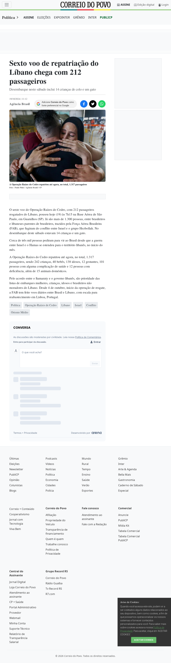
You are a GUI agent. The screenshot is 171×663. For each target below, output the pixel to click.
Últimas (14, 458)
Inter (121, 464)
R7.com (50, 594)
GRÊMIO (79, 17)
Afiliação (51, 515)
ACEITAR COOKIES (143, 640)
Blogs (12, 490)
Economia (52, 480)
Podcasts (51, 458)
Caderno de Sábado (130, 485)
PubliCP (14, 474)
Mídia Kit (123, 525)
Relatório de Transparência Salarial (18, 638)
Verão (85, 485)
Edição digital (145, 5)
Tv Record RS (54, 588)
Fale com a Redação (94, 524)
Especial (123, 490)
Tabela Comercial (129, 531)
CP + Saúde (16, 602)
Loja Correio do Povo (22, 587)
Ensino (86, 474)
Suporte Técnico (19, 628)
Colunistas (16, 485)
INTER (92, 17)
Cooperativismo (19, 514)
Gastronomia (126, 480)
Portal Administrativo (22, 607)
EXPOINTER (62, 17)
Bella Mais (124, 474)
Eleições (14, 464)
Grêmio (123, 458)
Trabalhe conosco (57, 544)
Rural (85, 464)
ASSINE (28, 17)
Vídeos (50, 464)
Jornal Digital (17, 582)
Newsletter (16, 469)
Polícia (50, 490)
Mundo (86, 458)
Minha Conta (17, 623)
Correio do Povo (56, 578)
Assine (125, 5)
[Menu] (6, 4)
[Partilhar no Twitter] (93, 104)
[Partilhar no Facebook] (84, 104)
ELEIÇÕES (44, 17)
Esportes (87, 490)
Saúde (86, 480)
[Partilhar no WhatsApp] (102, 104)
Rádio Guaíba (54, 583)
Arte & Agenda (127, 469)
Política (8, 17)
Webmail (14, 618)
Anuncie (123, 515)
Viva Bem (15, 529)
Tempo (86, 469)
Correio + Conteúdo (21, 509)
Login (165, 5)
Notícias (51, 469)
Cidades (51, 485)
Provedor (15, 612)
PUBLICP (106, 17)
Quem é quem (55, 539)
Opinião (14, 480)
